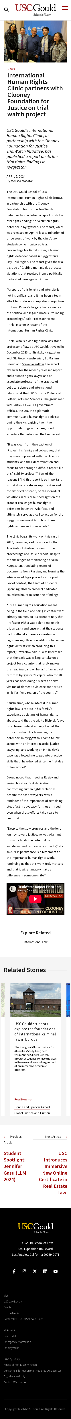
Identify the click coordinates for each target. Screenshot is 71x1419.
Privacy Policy (12, 1359)
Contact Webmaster (15, 1382)
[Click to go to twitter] (35, 1271)
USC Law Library (13, 1301)
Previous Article (13, 1139)
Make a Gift (10, 1330)
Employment (11, 1347)
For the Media (11, 1313)
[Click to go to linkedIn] (45, 1271)
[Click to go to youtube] (56, 1271)
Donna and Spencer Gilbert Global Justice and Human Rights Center (32, 1113)
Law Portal (10, 1336)
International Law (35, 942)
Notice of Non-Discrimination (20, 1364)
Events (7, 1307)
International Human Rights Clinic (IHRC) (34, 198)
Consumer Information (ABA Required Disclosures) (32, 1370)
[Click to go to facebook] (14, 1271)
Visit (6, 1295)
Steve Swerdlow (33, 364)
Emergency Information (17, 1342)
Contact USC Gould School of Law (23, 1319)
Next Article (53, 1136)
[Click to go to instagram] (24, 1271)
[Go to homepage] (35, 1228)
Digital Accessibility (14, 1376)
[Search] (6, 9)
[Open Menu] (64, 9)
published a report (37, 215)
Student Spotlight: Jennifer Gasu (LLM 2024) (15, 1166)
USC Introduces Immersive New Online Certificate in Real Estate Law (53, 1173)
